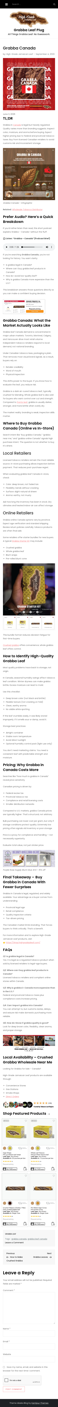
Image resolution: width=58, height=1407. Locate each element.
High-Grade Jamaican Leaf (19, 54)
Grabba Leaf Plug (29, 30)
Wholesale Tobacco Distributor (27, 209)
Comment (9, 1290)
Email (6, 1341)
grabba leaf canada (37, 1239)
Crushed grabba (11, 645)
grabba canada (19, 1239)
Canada (17, 125)
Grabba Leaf (10, 1234)
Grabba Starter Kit (21, 541)
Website (7, 1354)
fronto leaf (22, 402)
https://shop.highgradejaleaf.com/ (23, 942)
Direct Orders (12, 1096)
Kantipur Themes (40, 1403)
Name (6, 1328)
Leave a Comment (14, 1242)
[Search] (54, 4)
